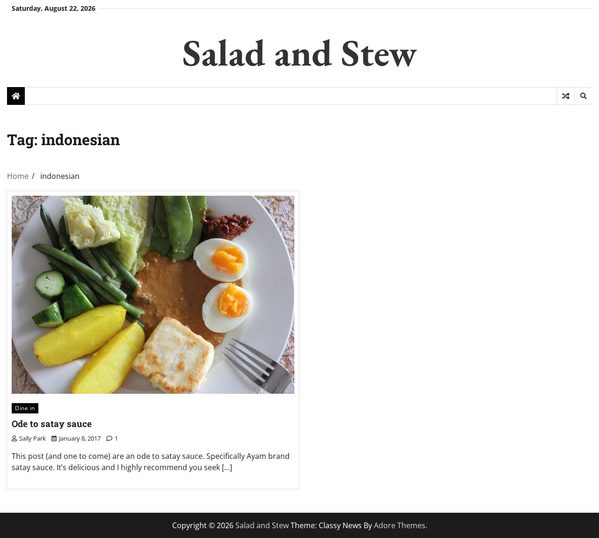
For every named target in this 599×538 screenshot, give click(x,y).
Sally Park (32, 438)
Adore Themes (399, 525)
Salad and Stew (300, 52)
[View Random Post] (565, 96)
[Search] (583, 96)
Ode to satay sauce (52, 423)
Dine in (25, 408)
